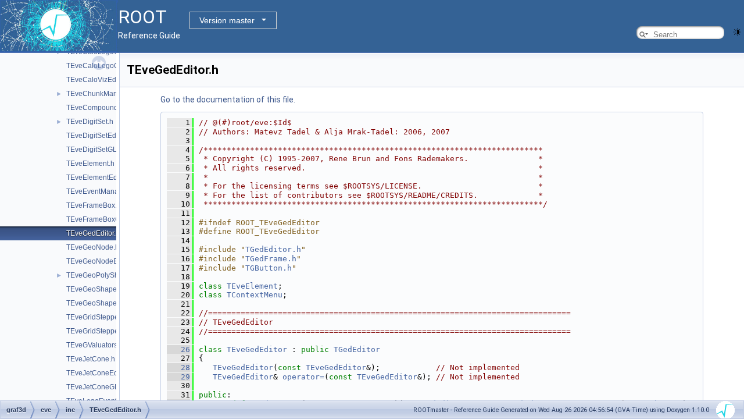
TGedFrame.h (270, 258)
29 (178, 376)
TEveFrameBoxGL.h (98, 219)
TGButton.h (268, 268)
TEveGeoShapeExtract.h (105, 303)
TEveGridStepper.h (96, 317)
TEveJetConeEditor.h (99, 373)
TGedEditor (357, 349)
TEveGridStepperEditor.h (105, 331)
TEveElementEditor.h (99, 177)
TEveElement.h (90, 163)
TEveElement (252, 286)
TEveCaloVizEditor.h (98, 80)
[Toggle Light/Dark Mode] (737, 31)
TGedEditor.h (273, 249)
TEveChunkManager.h (101, 94)
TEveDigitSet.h (89, 122)
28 (178, 367)
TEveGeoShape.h (94, 289)
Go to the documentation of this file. (227, 99)
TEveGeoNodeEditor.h (101, 261)
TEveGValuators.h (94, 345)
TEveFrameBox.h (93, 205)
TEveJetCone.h (90, 359)
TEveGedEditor (257, 349)
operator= (303, 376)
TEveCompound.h (95, 108)
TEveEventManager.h (100, 191)
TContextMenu (254, 294)
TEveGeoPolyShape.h (101, 275)
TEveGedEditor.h (93, 233)
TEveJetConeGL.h (95, 387)
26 (178, 349)
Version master (227, 20)
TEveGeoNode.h (92, 247)
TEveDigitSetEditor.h (98, 136)
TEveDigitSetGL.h (94, 149)
